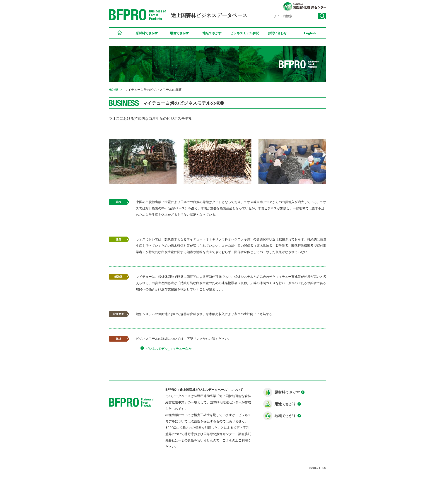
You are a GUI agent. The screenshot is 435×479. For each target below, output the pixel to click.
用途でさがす (179, 33)
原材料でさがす (147, 33)
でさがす (287, 392)
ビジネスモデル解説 (244, 33)
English (310, 33)
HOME (119, 33)
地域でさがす (212, 33)
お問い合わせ (277, 33)
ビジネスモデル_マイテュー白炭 (168, 348)
